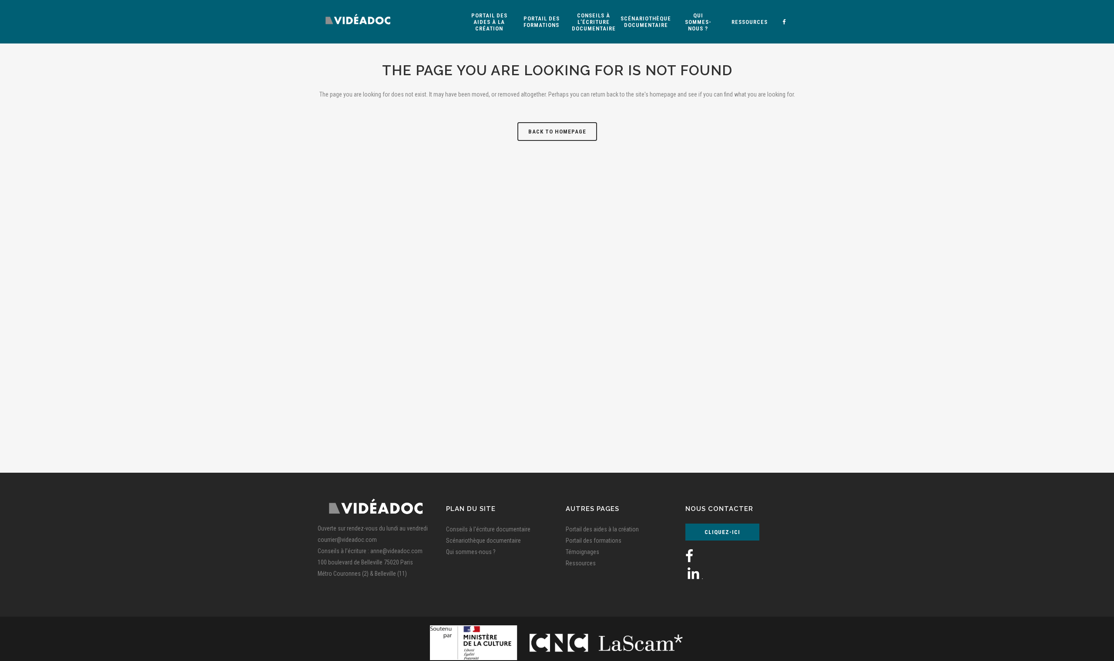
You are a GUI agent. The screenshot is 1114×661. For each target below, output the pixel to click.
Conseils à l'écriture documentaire (488, 529)
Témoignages (582, 551)
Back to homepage (557, 131)
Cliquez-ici (722, 532)
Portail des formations (593, 540)
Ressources (581, 563)
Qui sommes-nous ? (471, 551)
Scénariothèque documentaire (483, 540)
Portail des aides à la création (602, 529)
